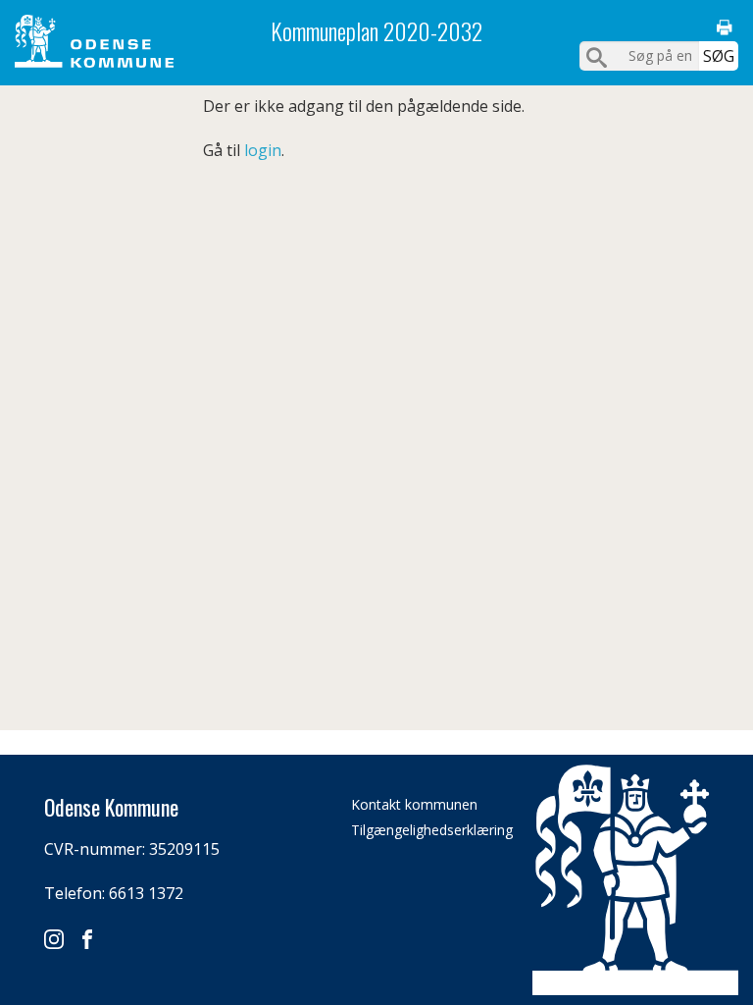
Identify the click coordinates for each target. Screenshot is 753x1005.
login (262, 150)
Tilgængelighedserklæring (432, 829)
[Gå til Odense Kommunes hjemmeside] (94, 41)
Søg (718, 56)
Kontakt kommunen (414, 804)
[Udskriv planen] (724, 28)
